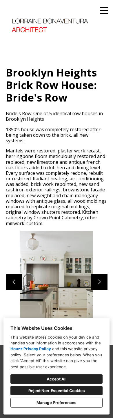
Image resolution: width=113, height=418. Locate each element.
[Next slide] (99, 282)
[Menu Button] (104, 10)
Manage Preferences (56, 402)
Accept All (57, 379)
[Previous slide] (14, 282)
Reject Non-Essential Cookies (56, 390)
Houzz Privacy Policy (30, 348)
